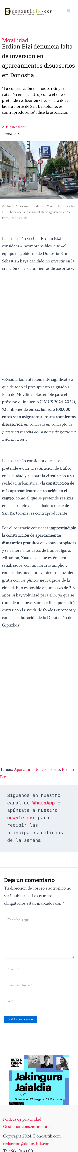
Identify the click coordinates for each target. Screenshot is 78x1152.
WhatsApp (43, 803)
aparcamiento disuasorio (37, 769)
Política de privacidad (22, 1119)
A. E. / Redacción (14, 127)
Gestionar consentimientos (27, 1127)
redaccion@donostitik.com (27, 1144)
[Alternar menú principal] (68, 10)
